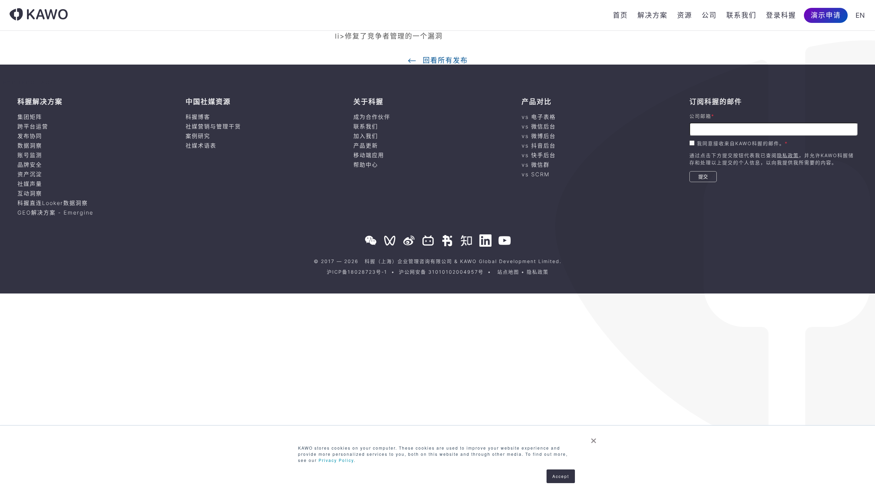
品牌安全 (29, 164)
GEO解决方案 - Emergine (55, 212)
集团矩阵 (29, 116)
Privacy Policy (336, 460)
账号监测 (29, 155)
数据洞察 (29, 145)
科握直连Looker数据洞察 (52, 203)
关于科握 (368, 102)
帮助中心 (365, 164)
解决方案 (652, 15)
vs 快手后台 (539, 155)
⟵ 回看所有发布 (437, 61)
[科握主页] (39, 15)
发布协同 (29, 136)
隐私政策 (788, 155)
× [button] (594, 438)
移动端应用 (368, 155)
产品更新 (365, 145)
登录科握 (781, 15)
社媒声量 (29, 183)
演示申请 (826, 15)
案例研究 (198, 136)
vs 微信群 (536, 164)
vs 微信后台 (539, 126)
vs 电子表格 (539, 116)
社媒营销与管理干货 (213, 126)
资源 (684, 15)
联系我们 (741, 15)
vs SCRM (536, 174)
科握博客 (198, 116)
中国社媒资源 (208, 102)
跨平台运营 (32, 126)
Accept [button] (560, 476)
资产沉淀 (29, 174)
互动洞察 (29, 193)
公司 (709, 15)
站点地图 (508, 272)
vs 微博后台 (539, 136)
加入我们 (365, 136)
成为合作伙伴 (371, 116)
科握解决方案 (40, 102)
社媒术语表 (201, 145)
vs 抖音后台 (539, 145)
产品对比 (537, 102)
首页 (620, 15)
